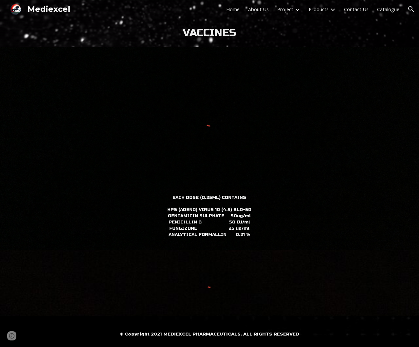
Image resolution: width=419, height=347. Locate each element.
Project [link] (285, 9)
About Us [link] (258, 9)
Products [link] (319, 9)
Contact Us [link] (356, 9)
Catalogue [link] (388, 9)
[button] (411, 9)
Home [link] (233, 9)
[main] (209, 32)
